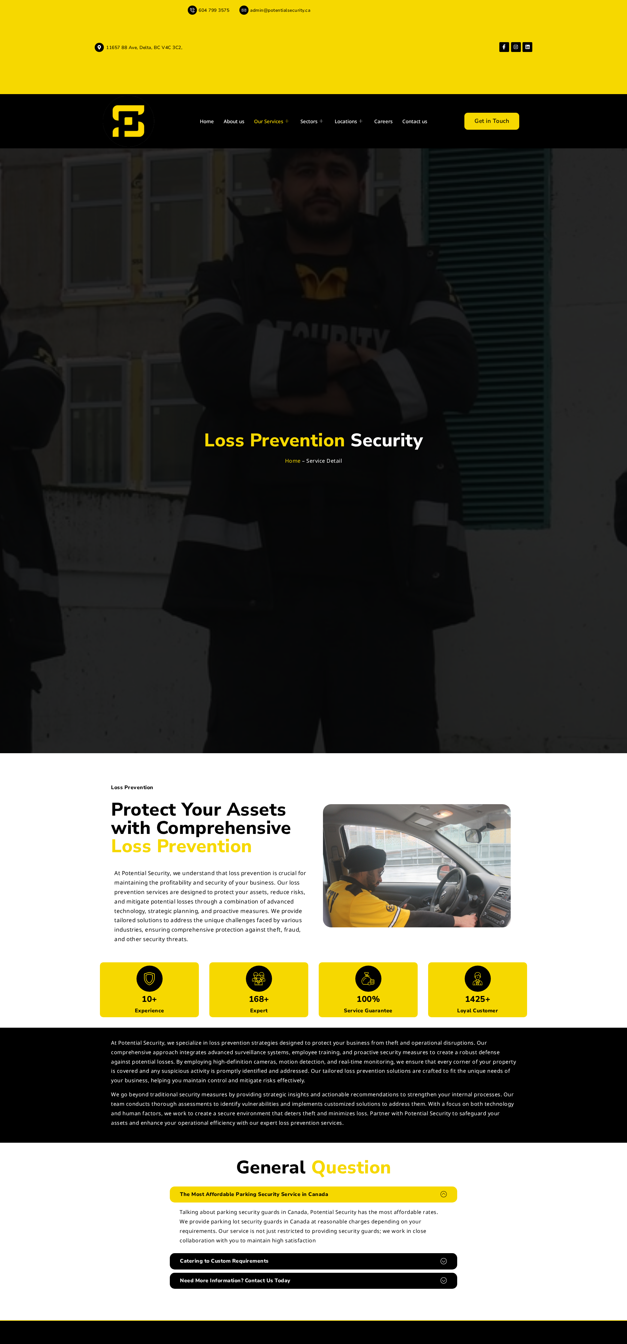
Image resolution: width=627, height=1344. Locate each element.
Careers (383, 121)
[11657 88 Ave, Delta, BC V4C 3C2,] (99, 47)
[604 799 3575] (192, 10)
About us (234, 121)
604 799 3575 (214, 10)
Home (207, 121)
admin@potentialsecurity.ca (280, 10)
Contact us (414, 121)
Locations (346, 121)
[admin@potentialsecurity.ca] (244, 10)
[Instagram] (516, 47)
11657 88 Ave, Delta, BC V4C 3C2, (144, 47)
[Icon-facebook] (504, 47)
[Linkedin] (527, 47)
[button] (313, 1194)
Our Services (268, 121)
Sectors (308, 121)
